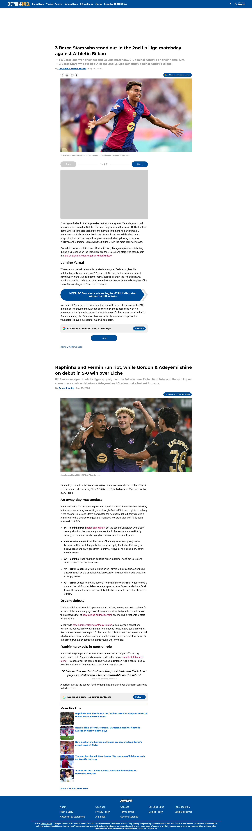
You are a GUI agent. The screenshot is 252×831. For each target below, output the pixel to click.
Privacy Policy (102, 811)
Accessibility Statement (72, 816)
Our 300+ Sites (156, 806)
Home (63, 347)
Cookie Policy (156, 811)
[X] (236, 4)
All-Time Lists (75, 347)
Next (139, 164)
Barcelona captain (95, 527)
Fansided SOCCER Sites (115, 4)
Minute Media (46, 824)
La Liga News (71, 4)
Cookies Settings (129, 816)
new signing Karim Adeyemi (97, 615)
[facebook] (230, 4)
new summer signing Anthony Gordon (92, 625)
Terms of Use (127, 811)
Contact (124, 806)
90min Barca (86, 4)
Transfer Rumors (54, 4)
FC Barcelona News (78, 788)
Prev (68, 164)
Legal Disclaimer (183, 811)
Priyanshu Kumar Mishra (72, 68)
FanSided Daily (182, 806)
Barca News (38, 4)
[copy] (76, 75)
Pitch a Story (66, 811)
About (99, 4)
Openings (100, 806)
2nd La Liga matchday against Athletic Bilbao (88, 255)
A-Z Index (100, 816)
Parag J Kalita (66, 388)
